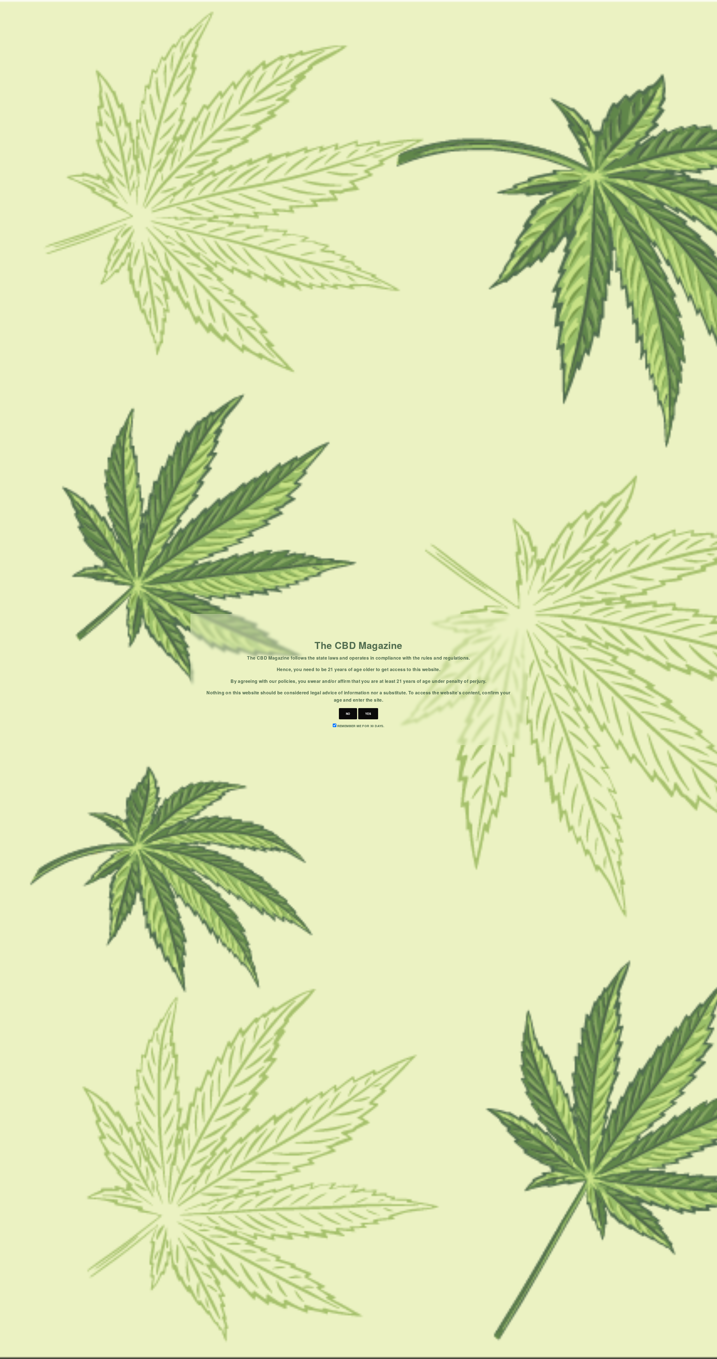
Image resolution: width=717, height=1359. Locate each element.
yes (368, 714)
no (348, 714)
